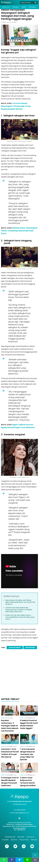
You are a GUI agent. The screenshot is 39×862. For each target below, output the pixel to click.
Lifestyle (6, 7)
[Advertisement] (19, 674)
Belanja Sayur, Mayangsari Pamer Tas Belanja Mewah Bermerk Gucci (19, 231)
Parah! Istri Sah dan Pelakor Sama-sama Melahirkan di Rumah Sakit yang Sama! (19, 617)
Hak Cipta (20, 837)
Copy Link (35, 860)
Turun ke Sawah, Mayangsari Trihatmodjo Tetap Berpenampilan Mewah (16, 106)
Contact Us (30, 837)
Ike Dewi (14, 22)
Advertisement (10, 837)
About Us (14, 840)
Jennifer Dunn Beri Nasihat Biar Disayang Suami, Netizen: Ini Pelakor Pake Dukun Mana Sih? (18, 610)
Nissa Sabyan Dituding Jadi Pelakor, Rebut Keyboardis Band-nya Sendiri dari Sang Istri (20, 602)
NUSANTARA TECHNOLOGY (22, 801)
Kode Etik (5, 840)
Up (35, 855)
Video (23, 7)
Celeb (2, 718)
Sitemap (34, 840)
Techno (15, 7)
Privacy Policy (24, 840)
